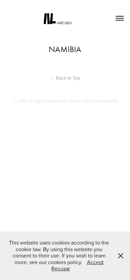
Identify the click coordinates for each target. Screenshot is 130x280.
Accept (95, 262)
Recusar (60, 268)
